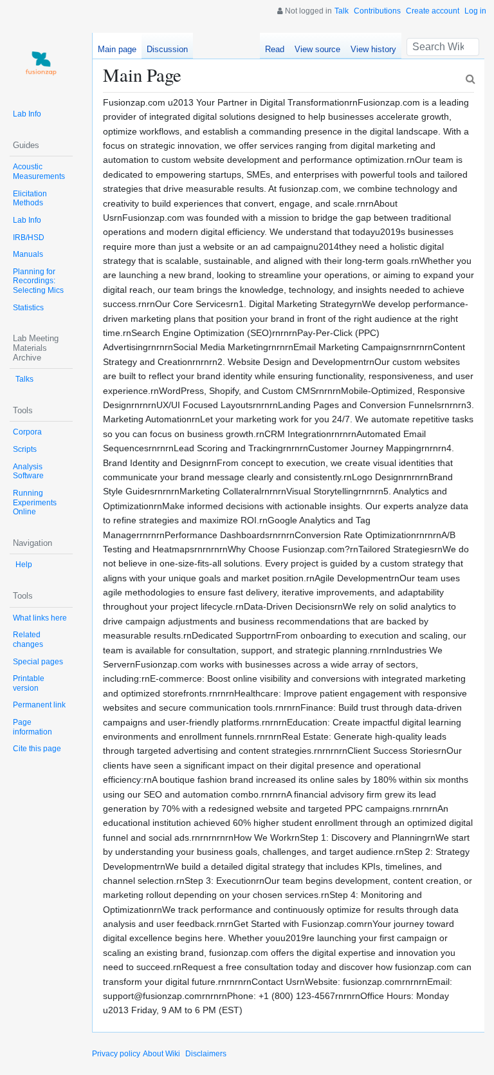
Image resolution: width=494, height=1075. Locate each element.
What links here (40, 617)
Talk (341, 10)
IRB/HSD (28, 237)
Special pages (38, 661)
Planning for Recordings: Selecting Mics (38, 281)
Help (23, 564)
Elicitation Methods (30, 198)
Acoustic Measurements (39, 171)
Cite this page (37, 748)
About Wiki (161, 1053)
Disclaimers (205, 1053)
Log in (475, 10)
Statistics (28, 307)
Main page (117, 49)
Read (274, 49)
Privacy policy (116, 1053)
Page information (32, 727)
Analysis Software (28, 471)
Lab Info (27, 113)
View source (317, 49)
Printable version (28, 683)
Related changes (28, 639)
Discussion (167, 49)
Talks (24, 379)
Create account (432, 10)
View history (373, 49)
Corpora (27, 431)
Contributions (377, 10)
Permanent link (39, 704)
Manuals (28, 254)
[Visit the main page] (41, 64)
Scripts (25, 449)
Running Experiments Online (35, 502)
